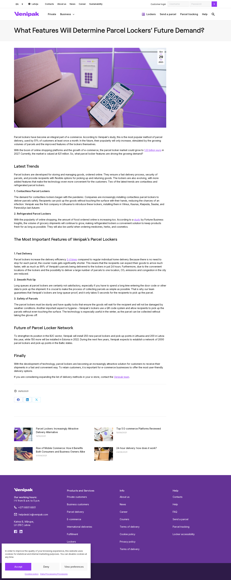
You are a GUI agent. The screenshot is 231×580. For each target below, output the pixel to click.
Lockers (71, 541)
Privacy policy (127, 541)
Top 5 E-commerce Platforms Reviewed (138, 428)
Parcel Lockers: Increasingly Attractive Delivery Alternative (57, 430)
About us (125, 496)
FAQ (175, 511)
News (123, 504)
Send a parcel (180, 519)
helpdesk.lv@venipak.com (33, 514)
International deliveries (79, 526)
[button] (213, 14)
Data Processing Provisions (54, 574)
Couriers (124, 519)
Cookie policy (32, 574)
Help (175, 504)
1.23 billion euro (152, 150)
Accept (18, 566)
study (137, 219)
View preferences (74, 566)
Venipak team (121, 376)
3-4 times (72, 259)
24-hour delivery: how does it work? (136, 448)
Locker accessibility (184, 534)
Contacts (177, 496)
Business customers (78, 504)
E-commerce (74, 519)
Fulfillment (72, 534)
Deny (46, 566)
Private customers (77, 496)
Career (124, 511)
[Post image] (23, 434)
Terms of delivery (130, 526)
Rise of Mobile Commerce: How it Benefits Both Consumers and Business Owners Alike (60, 450)
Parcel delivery (75, 511)
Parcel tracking (181, 526)
